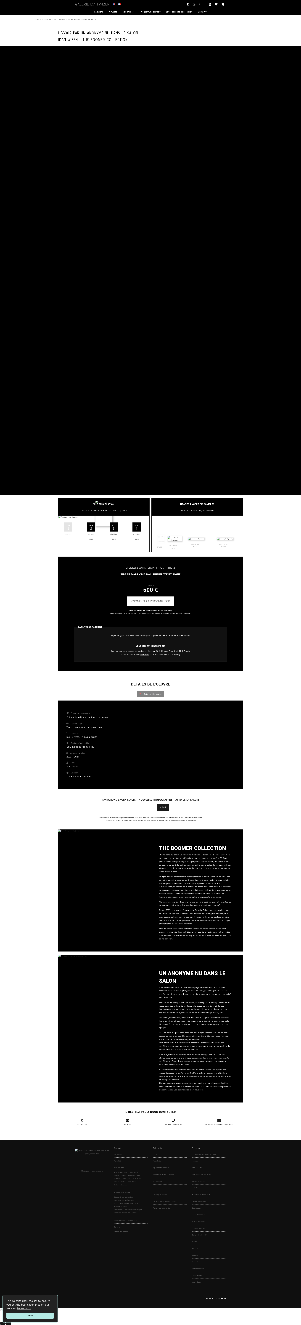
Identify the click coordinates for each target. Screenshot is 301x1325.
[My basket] (223, 4)
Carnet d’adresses (199, 1201)
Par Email (128, 1124)
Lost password (158, 1188)
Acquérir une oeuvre (150, 12)
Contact (201, 12)
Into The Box (197, 1167)
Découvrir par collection (123, 1197)
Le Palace (195, 1188)
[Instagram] (194, 4)
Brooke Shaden (120, 1182)
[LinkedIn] (202, 4)
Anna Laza (126, 1178)
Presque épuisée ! (121, 1206)
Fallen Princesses (198, 1215)
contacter (144, 654)
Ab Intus (195, 1248)
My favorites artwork (161, 1167)
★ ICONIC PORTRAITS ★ (201, 1194)
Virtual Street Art (198, 1181)
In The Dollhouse (198, 1221)
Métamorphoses (198, 1268)
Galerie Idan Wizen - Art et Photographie (52, 19)
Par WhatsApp (82, 1124)
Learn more (24, 1308)
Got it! (30, 1315)
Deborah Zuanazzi (121, 1185)
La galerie (98, 12)
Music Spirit (196, 1282)
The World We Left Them (201, 1174)
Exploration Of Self (199, 1235)
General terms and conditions (164, 1201)
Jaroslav (117, 1178)
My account (157, 1181)
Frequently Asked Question (163, 1174)
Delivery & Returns (160, 1194)
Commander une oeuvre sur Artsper (128, 1209)
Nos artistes (128, 12)
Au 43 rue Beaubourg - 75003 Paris (219, 1124)
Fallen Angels (197, 1275)
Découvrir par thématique (124, 1200)
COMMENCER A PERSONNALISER (150, 601)
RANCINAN (137, 1178)
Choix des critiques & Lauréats (126, 1203)
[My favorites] (216, 4)
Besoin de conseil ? (121, 1231)
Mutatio (195, 1255)
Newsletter (157, 1161)
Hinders (195, 1161)
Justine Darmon (120, 1175)
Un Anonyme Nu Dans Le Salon (109, 32)
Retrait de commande (161, 1208)
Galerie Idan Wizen (92, 4)
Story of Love (197, 1262)
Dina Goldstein (134, 1175)
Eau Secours (196, 1208)
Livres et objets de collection (179, 12)
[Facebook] (189, 4)
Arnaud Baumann (120, 1172)
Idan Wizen (132, 1182)
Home (155, 1154)
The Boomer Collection (105, 39)
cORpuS (195, 1242)
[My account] (210, 4)
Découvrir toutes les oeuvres (125, 1213)
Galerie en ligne (80, 19)
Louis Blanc (133, 1172)
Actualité (113, 12)
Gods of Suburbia (198, 1228)
